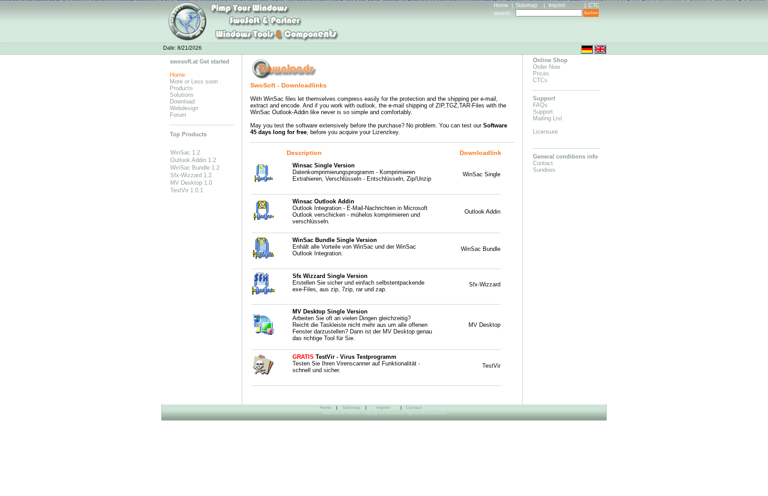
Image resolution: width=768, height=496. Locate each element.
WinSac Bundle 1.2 (195, 167)
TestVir (491, 365)
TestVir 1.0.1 (186, 190)
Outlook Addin (482, 211)
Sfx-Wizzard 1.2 (191, 175)
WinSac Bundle (480, 249)
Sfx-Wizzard (484, 284)
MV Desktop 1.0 (191, 182)
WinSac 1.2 (185, 152)
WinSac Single (481, 174)
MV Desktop (484, 324)
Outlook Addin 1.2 (193, 160)
